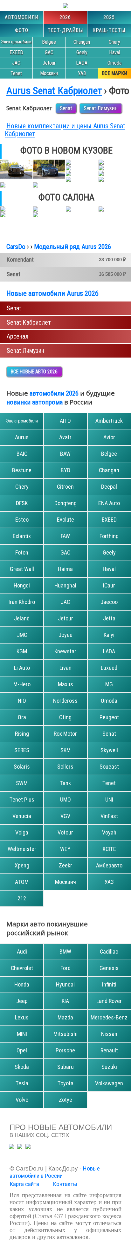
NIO (22, 700)
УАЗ (82, 73)
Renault (109, 1050)
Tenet (16, 73)
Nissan (109, 1034)
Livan (65, 667)
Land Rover (109, 1001)
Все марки (114, 73)
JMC (22, 634)
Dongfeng (65, 503)
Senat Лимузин (101, 108)
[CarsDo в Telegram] (11, 1146)
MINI (22, 1034)
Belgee (49, 42)
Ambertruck (109, 420)
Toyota (65, 1083)
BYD (65, 470)
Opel (22, 1050)
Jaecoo (109, 602)
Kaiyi (109, 634)
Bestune (21, 470)
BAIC (22, 453)
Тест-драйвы (65, 30)
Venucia (21, 816)
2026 (65, 17)
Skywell (109, 750)
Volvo (22, 1099)
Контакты (65, 1184)
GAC (49, 52)
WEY (65, 849)
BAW (65, 453)
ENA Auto (109, 503)
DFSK (22, 503)
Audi (22, 951)
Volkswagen (109, 1083)
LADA (81, 63)
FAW (65, 536)
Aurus (22, 437)
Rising (22, 733)
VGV (65, 816)
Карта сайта (24, 1184)
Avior (109, 437)
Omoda (114, 63)
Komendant (20, 259)
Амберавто (109, 865)
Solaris (22, 766)
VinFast (109, 816)
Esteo (22, 519)
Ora (22, 717)
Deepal (109, 486)
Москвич (49, 73)
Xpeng (22, 865)
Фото (21, 30)
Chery (114, 42)
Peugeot (109, 717)
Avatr (65, 437)
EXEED (16, 52)
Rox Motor (65, 733)
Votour (65, 832)
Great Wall (22, 569)
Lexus (22, 1017)
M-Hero (22, 684)
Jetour (49, 63)
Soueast (109, 766)
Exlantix (22, 536)
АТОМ (22, 882)
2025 (109, 17)
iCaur (109, 585)
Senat (66, 108)
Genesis (109, 968)
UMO (65, 799)
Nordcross (65, 700)
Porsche (65, 1050)
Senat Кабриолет (29, 322)
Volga (21, 832)
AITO (65, 420)
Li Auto (22, 667)
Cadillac (109, 951)
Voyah (109, 832)
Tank (65, 783)
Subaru (65, 1066)
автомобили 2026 (54, 393)
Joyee (65, 634)
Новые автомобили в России (55, 1172)
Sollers (65, 766)
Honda (21, 984)
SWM (22, 783)
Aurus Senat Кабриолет (54, 91)
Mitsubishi (65, 1034)
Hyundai (65, 984)
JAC (16, 63)
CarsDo (15, 247)
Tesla (22, 1083)
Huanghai (65, 585)
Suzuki (109, 1066)
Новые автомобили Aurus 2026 (52, 293)
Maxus (65, 684)
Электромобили (16, 42)
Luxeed (109, 667)
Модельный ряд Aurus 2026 (72, 247)
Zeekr (65, 865)
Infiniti (109, 984)
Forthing (109, 536)
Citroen (65, 486)
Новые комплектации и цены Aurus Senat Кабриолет (65, 130)
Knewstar (65, 651)
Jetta (109, 618)
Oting (65, 717)
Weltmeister (22, 849)
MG (109, 684)
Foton (21, 552)
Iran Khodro (22, 602)
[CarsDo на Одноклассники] (19, 1146)
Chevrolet (22, 968)
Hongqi (22, 585)
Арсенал (17, 336)
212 (21, 898)
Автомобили (21, 17)
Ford (65, 968)
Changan (81, 42)
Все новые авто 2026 (34, 372)
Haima (65, 569)
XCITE (109, 849)
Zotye (65, 1099)
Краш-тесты (109, 30)
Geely (81, 52)
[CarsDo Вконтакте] (28, 1146)
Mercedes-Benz (109, 1017)
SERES (21, 750)
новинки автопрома (34, 402)
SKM (65, 750)
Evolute (65, 519)
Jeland (22, 618)
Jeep (22, 1001)
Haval (114, 52)
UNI (109, 799)
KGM (22, 651)
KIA (65, 1001)
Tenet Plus (22, 799)
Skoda (22, 1066)
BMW (65, 951)
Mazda (65, 1017)
